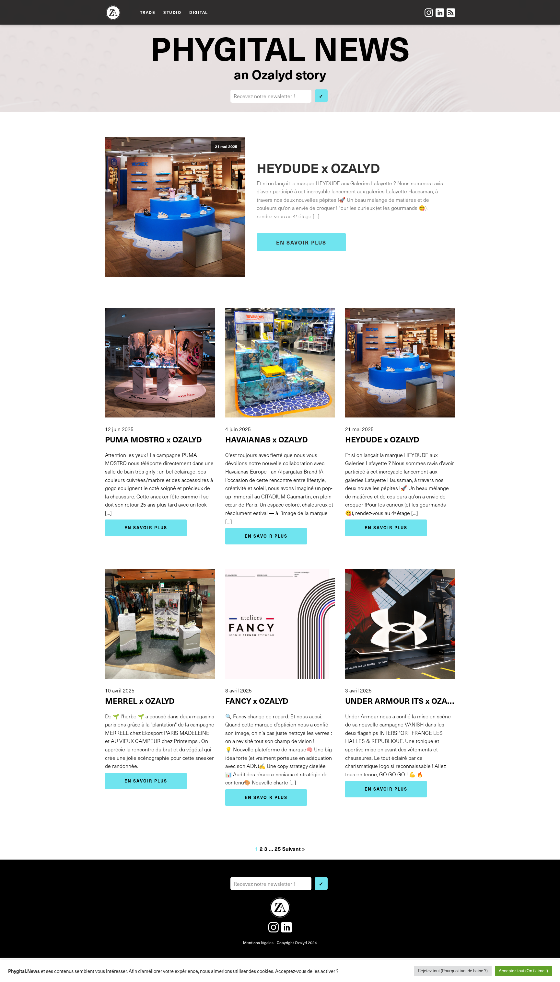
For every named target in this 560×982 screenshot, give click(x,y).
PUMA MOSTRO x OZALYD (153, 439)
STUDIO (172, 12)
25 (277, 848)
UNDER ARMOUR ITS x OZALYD (400, 700)
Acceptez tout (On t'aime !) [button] (523, 971)
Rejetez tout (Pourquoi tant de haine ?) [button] (453, 971)
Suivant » (293, 848)
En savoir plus (301, 242)
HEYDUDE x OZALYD (318, 167)
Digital (198, 12)
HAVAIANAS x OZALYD (266, 439)
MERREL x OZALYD (140, 700)
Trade (148, 12)
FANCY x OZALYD (256, 700)
